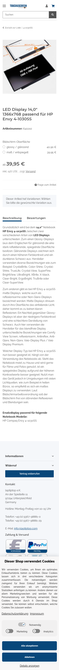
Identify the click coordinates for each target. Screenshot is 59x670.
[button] (47, 6)
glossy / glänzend (31, 147)
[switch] (22, 624)
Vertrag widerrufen (30, 473)
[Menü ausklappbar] (4, 4)
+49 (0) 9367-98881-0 (28, 516)
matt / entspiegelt (31, 152)
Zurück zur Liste (13, 27)
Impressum (37, 613)
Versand (31, 171)
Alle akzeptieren (29, 646)
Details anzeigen (29, 665)
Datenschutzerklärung (15, 613)
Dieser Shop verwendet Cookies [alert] (30, 561)
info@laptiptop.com (26, 528)
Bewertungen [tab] (36, 218)
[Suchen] (52, 14)
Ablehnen (30, 657)
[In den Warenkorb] (5, 38)
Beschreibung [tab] (12, 218)
